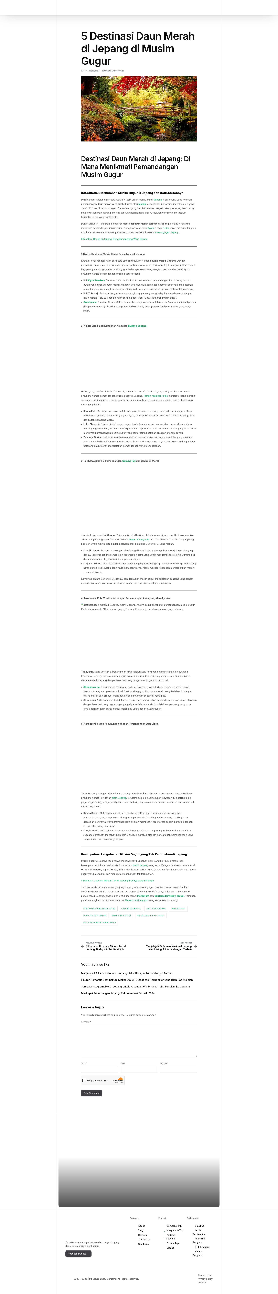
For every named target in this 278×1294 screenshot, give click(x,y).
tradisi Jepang (140, 865)
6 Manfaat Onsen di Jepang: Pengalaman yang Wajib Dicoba (114, 239)
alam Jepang (119, 797)
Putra (84, 71)
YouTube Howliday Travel (169, 895)
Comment (86, 1022)
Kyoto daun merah (156, 909)
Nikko (166, 228)
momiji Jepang (178, 909)
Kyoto (151, 228)
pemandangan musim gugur (150, 915)
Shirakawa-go (91, 687)
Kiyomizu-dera (96, 280)
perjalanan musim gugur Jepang (99, 922)
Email (123, 1063)
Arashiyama (90, 302)
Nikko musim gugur (121, 915)
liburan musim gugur (136, 900)
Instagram (143, 895)
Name (83, 1063)
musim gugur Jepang (167, 232)
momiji (142, 204)
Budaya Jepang (137, 325)
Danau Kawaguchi (139, 539)
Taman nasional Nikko (155, 395)
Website (163, 1063)
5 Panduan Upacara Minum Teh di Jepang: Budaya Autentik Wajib (117, 880)
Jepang (158, 199)
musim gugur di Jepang (94, 915)
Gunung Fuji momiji (131, 909)
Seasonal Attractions (113, 71)
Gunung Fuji (129, 460)
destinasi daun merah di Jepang (99, 909)
